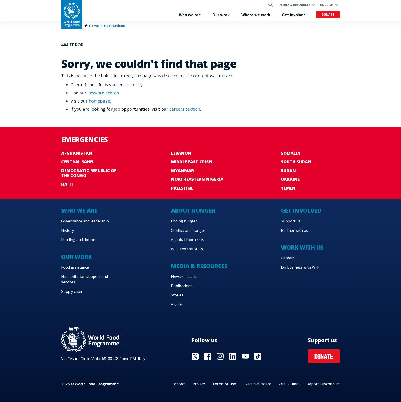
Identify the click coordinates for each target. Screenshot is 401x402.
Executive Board (257, 383)
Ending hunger (184, 221)
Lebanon (181, 153)
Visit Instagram (220, 356)
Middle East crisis (191, 161)
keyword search (103, 93)
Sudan (288, 170)
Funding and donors (78, 239)
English (326, 5)
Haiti (67, 184)
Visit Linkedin (232, 356)
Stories (177, 295)
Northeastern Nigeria (197, 179)
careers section (184, 109)
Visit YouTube (245, 356)
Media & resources (295, 5)
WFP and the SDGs (187, 248)
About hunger (193, 210)
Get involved (294, 14)
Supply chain (72, 291)
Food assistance (75, 267)
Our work (221, 14)
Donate (328, 14)
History (67, 230)
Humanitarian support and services (84, 279)
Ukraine (290, 179)
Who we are (190, 14)
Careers (288, 257)
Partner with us (294, 230)
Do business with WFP (300, 267)
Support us (291, 221)
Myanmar (182, 170)
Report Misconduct (323, 383)
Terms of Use (224, 383)
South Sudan (296, 161)
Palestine (182, 188)
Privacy (199, 383)
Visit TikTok (257, 356)
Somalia (290, 153)
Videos (177, 304)
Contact (178, 383)
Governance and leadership (85, 221)
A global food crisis (187, 239)
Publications (114, 26)
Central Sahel (77, 161)
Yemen (288, 188)
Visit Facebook (207, 356)
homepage (99, 101)
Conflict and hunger (188, 230)
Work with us (302, 247)
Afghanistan (76, 153)
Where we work (255, 14)
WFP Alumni (289, 383)
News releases (183, 276)
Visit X (195, 356)
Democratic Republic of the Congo (88, 173)
